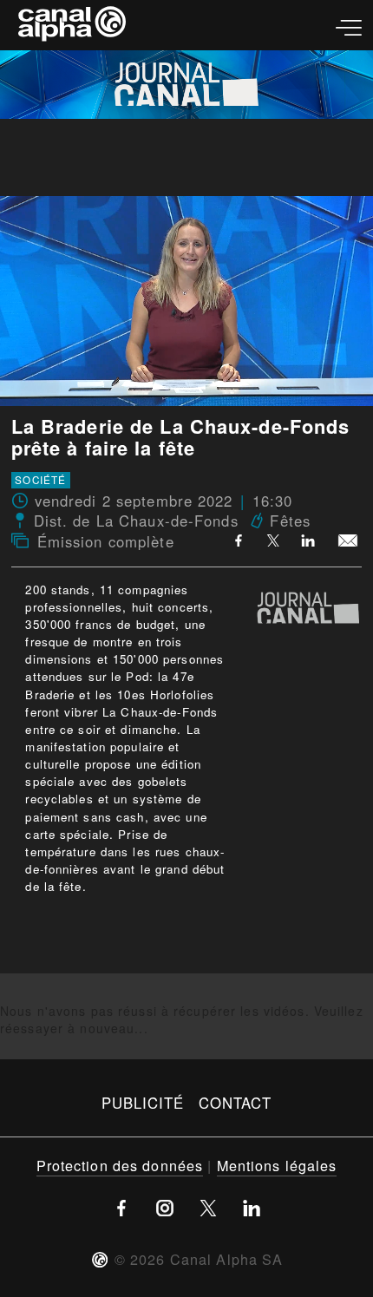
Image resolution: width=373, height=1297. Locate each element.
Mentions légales (277, 1165)
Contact (235, 1102)
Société (40, 481)
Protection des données (120, 1165)
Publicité (143, 1102)
